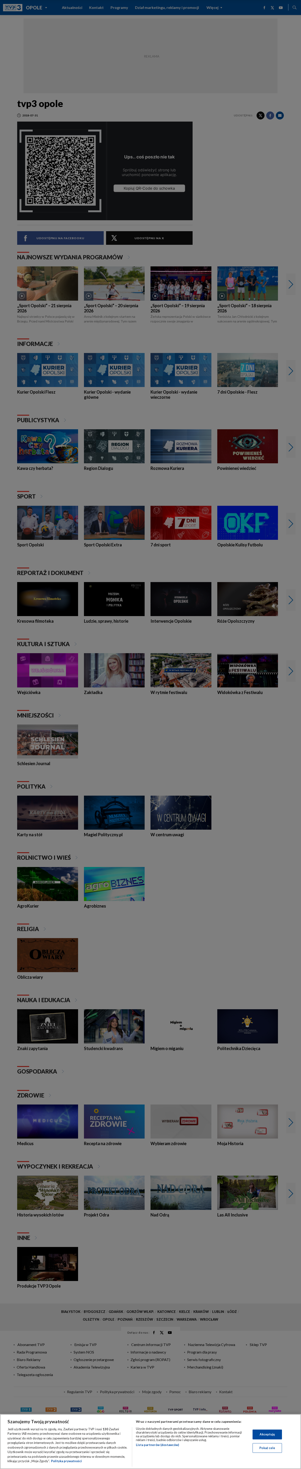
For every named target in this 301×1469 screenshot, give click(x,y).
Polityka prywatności (66, 1461)
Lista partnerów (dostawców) (157, 1445)
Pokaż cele (267, 1448)
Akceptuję (267, 1434)
